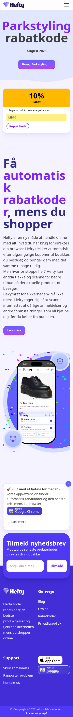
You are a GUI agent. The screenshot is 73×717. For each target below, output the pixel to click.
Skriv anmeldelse (16, 668)
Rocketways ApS (36, 713)
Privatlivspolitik (49, 623)
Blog (41, 601)
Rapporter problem (18, 675)
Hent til (19, 508)
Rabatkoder (47, 616)
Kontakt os (11, 682)
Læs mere (14, 330)
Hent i (48, 658)
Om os (43, 609)
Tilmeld (56, 566)
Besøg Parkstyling (36, 64)
